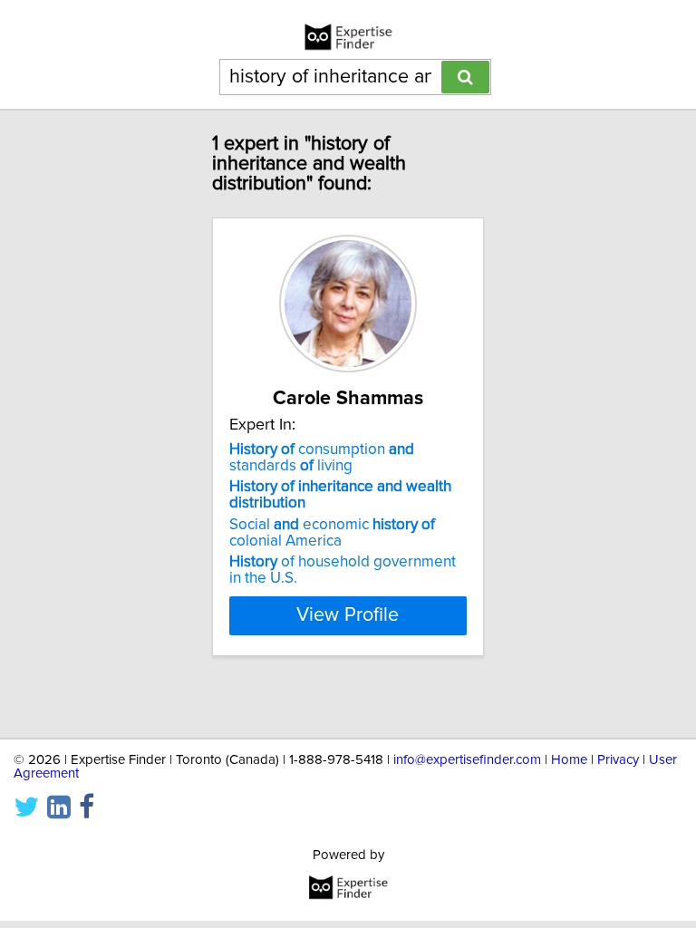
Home (569, 760)
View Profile (347, 615)
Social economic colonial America (332, 533)
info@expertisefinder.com (467, 760)
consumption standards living (321, 457)
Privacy (618, 760)
